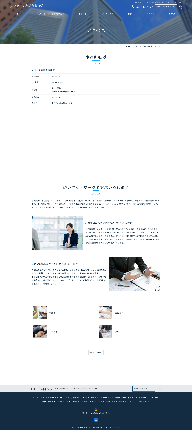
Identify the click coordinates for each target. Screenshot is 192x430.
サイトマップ (144, 402)
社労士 (100, 352)
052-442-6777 (57, 76)
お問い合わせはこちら (166, 7)
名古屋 (92, 352)
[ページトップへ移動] (159, 389)
